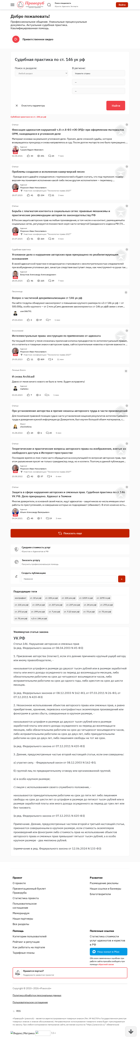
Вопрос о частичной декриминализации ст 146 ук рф (47, 298)
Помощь (18, 931)
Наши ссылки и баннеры (105, 888)
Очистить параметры (33, 105)
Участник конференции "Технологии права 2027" (47, 190)
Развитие (96, 877)
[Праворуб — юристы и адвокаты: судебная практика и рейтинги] (30, 4)
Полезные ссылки (102, 931)
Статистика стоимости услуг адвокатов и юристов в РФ (107, 940)
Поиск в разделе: (26, 68)
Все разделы (21, 924)
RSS (18, 1011)
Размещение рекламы (104, 883)
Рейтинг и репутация (26, 941)
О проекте (19, 883)
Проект (17, 877)
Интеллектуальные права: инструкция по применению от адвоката (56, 335)
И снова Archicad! (23, 376)
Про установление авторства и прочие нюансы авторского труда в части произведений (70, 410)
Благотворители (100, 894)
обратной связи (106, 964)
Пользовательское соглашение (25, 905)
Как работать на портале (29, 947)
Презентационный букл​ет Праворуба (29, 890)
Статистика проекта (26, 898)
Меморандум (21, 913)
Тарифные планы (24, 952)
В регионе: (79, 68)
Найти (116, 105)
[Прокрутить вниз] (131, 1031)
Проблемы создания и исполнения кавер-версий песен (48, 171)
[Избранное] (127, 124)
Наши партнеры (23, 918)
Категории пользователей (29, 936)
